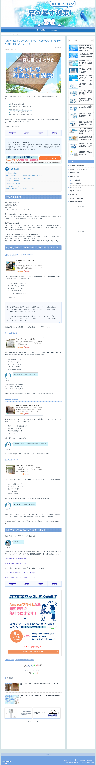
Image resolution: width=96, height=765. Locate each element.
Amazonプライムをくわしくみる (33, 651)
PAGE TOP (48, 754)
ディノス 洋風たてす (14, 180)
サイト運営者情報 (81, 760)
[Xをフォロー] (30, 673)
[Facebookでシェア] (28, 665)
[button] (41, 665)
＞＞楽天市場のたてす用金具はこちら (15, 558)
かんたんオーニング (14, 186)
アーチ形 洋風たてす (14, 183)
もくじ (11, 169)
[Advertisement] (33, 733)
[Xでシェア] (25, 665)
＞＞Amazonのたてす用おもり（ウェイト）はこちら (20, 577)
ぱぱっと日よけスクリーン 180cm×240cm (19, 178)
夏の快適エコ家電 (10, 659)
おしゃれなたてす (20, 659)
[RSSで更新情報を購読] (36, 673)
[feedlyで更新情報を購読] (33, 673)
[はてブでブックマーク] (31, 665)
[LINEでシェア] (34, 665)
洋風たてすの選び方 (12, 173)
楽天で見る (27, 271)
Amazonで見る (20, 271)
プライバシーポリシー (69, 760)
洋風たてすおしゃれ (30, 659)
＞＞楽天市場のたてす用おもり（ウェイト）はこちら (20, 573)
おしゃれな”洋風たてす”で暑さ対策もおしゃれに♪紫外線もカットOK (24, 175)
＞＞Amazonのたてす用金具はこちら (15, 563)
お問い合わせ (90, 760)
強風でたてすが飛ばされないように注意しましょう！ (20, 188)
